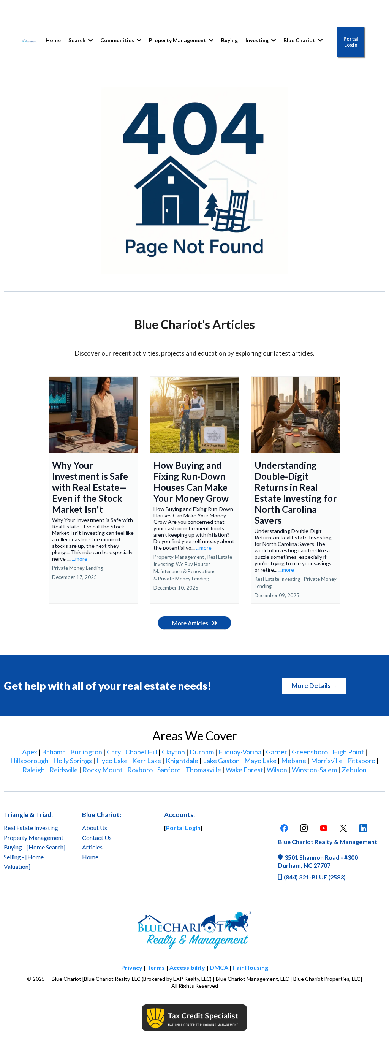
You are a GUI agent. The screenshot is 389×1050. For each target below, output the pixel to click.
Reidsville (63, 769)
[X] (343, 828)
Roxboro (140, 769)
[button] (138, 40)
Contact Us (97, 837)
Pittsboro (361, 760)
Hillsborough (29, 760)
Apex (29, 752)
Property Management (33, 837)
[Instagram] (304, 828)
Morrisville (327, 760)
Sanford (169, 769)
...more (79, 558)
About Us (94, 827)
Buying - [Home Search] (34, 847)
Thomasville (203, 769)
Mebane (293, 760)
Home (90, 856)
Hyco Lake (112, 760)
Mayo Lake (260, 760)
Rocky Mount (102, 769)
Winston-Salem (314, 769)
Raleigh (33, 769)
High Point (348, 752)
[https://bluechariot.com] (29, 40)
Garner (276, 752)
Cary (114, 752)
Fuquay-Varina (239, 752)
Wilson (277, 769)
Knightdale (182, 760)
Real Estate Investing (31, 827)
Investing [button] (257, 40)
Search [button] (77, 40)
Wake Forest (244, 769)
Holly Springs (72, 760)
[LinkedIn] (363, 828)
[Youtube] (324, 828)
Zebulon (354, 769)
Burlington (86, 752)
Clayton (173, 752)
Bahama (54, 752)
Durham (202, 752)
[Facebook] (284, 828)
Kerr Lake (146, 760)
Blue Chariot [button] (299, 40)
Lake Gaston (221, 760)
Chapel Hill (141, 752)
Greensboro (310, 752)
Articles (92, 847)
